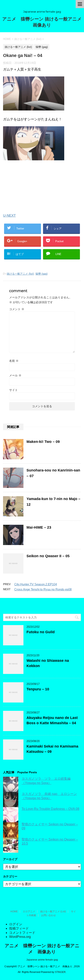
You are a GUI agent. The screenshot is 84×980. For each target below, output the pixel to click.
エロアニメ (29, 911)
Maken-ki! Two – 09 (43, 442)
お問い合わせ (48, 915)
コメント (16, 309)
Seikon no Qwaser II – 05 (48, 556)
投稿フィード (19, 928)
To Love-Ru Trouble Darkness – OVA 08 (50, 809)
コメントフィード (22, 932)
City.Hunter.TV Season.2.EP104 (35, 584)
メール (15, 375)
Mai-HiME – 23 (39, 527)
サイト (13, 390)
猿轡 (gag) (41, 273)
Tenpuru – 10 (38, 689)
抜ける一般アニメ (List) (53, 911)
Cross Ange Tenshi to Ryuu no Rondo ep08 (43, 589)
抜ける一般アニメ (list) (20, 273)
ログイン (15, 924)
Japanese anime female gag (42, 959)
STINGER (60, 972)
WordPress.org (20, 936)
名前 (14, 360)
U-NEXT (9, 215)
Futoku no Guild (41, 632)
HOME (14, 911)
